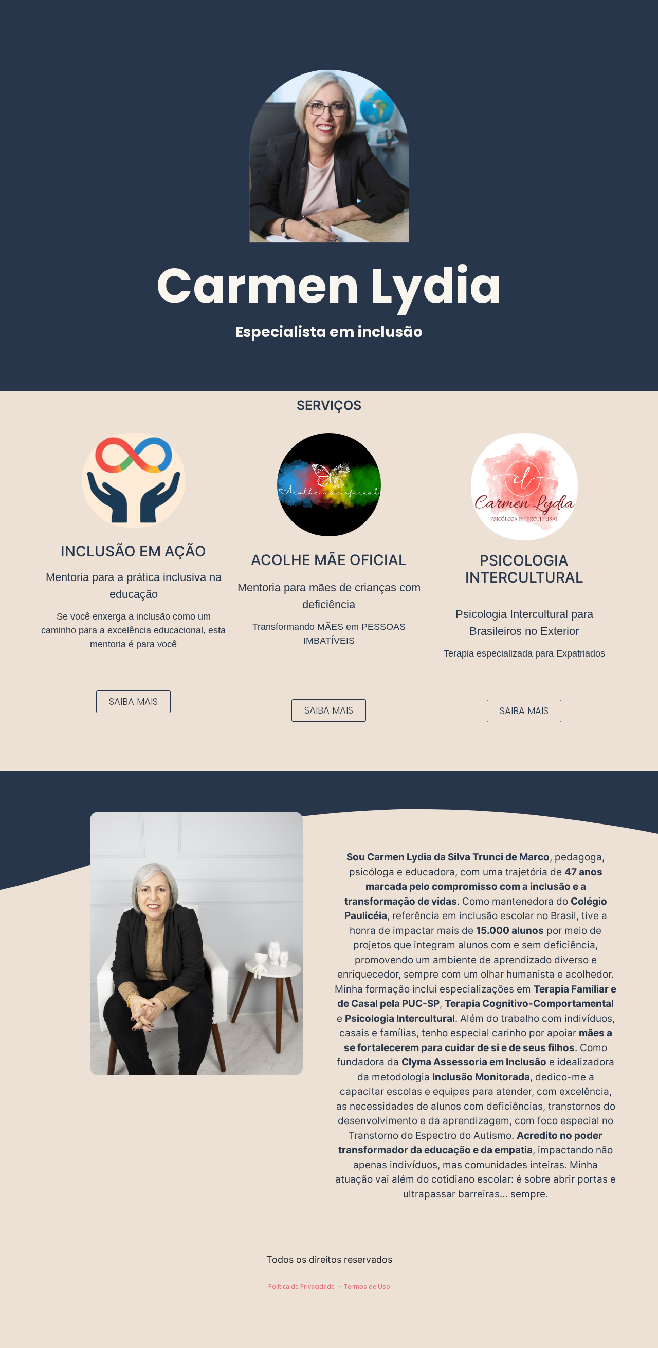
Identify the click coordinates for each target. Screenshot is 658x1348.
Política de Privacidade (301, 1286)
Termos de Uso (366, 1286)
